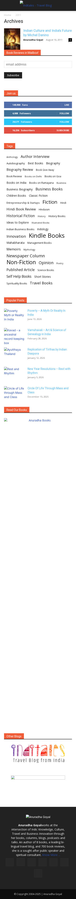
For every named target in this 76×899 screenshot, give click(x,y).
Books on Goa (53, 176)
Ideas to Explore (17, 222)
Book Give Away (45, 169)
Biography (53, 163)
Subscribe (63, 130)
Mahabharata (15, 243)
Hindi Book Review (21, 209)
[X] (64, 862)
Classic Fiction (38, 195)
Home (7, 15)
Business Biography (19, 189)
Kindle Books (47, 235)
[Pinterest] (53, 862)
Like (66, 104)
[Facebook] (10, 862)
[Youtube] (38, 873)
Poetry (59, 263)
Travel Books (41, 283)
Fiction (50, 202)
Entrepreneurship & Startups (23, 202)
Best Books (35, 163)
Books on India (16, 183)
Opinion (46, 263)
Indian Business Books (20, 229)
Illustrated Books (40, 222)
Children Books (16, 195)
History (42, 216)
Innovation (16, 236)
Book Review (14, 176)
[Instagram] (21, 862)
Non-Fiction (21, 262)
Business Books (49, 189)
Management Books (39, 243)
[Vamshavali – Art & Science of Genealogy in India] (14, 336)
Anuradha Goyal (33, 39)
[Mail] (43, 862)
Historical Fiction (20, 216)
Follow (64, 113)
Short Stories (42, 277)
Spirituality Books (16, 283)
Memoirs (13, 249)
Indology (42, 229)
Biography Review (19, 170)
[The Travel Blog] (38, 754)
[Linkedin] (32, 862)
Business (61, 182)
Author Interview (35, 156)
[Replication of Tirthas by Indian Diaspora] (14, 354)
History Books (56, 216)
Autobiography (15, 163)
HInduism (44, 209)
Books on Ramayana (41, 183)
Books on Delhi (33, 176)
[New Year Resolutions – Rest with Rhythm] (14, 374)
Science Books (45, 270)
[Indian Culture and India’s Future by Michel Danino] (12, 40)
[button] (6, 5)
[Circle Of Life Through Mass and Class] (14, 393)
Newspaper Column (25, 256)
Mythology (29, 249)
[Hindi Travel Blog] (38, 783)
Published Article (20, 270)
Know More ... (51, 855)
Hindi (63, 203)
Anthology (12, 156)
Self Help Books (18, 276)
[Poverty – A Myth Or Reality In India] (14, 316)
